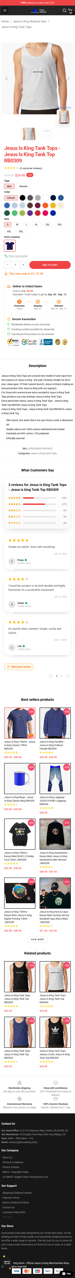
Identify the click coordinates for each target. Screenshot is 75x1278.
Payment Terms (10, 1197)
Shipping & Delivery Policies (17, 1192)
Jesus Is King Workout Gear (30, 21)
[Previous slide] (6, 78)
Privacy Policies (10, 1167)
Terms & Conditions (12, 1162)
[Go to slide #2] (46, 134)
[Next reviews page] (68, 676)
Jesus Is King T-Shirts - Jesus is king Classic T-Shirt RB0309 (19, 745)
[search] (64, 10)
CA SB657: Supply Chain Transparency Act (25, 1176)
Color (7, 192)
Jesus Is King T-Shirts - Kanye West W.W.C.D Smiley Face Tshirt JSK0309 (19, 856)
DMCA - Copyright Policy (15, 1172)
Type (7, 180)
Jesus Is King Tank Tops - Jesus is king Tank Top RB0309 (17, 1054)
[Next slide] (68, 78)
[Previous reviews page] (51, 676)
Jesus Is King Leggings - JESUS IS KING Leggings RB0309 (53, 801)
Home (5, 21)
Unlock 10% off (7, 1262)
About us (7, 1157)
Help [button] (69, 1273)
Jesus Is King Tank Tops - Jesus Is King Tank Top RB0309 (17, 999)
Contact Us (8, 1207)
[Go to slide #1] (28, 134)
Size (6, 219)
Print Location (12, 237)
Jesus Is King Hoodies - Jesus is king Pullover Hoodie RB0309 (52, 745)
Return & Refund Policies (15, 1202)
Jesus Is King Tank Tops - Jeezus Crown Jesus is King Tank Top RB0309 (55, 1054)
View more (37, 939)
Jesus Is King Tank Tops (16, 27)
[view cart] (70, 10)
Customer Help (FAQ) (13, 1212)
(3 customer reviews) (31, 168)
